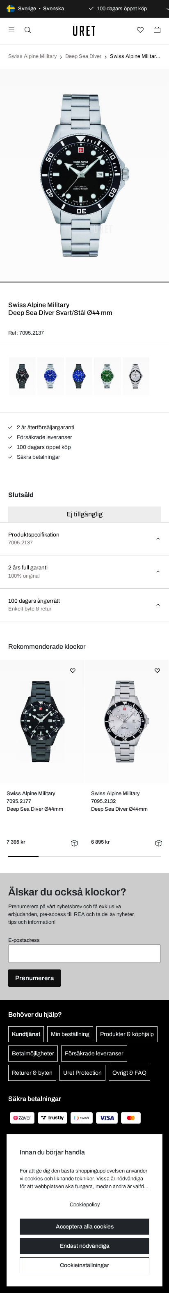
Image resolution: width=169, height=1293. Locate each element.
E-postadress (24, 940)
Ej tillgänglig (84, 514)
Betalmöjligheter (33, 1053)
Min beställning (70, 1034)
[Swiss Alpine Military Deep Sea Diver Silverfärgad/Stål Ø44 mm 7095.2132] (126, 721)
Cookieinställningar (84, 1265)
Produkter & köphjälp (127, 1034)
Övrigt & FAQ (129, 1073)
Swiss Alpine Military (32, 56)
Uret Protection (82, 1073)
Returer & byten (32, 1073)
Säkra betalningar (38, 457)
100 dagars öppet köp (43, 447)
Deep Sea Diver (83, 56)
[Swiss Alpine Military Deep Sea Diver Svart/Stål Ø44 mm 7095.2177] (42, 721)
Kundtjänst (26, 1034)
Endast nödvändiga (85, 1246)
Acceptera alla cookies (85, 1227)
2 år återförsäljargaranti (45, 427)
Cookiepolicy (85, 1204)
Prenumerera (34, 978)
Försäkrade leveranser (44, 437)
